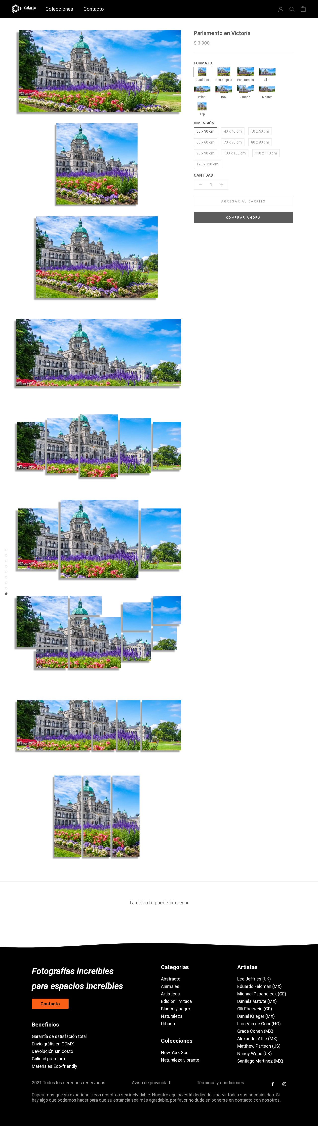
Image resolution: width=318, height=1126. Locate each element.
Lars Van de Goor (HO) (259, 1023)
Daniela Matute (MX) (257, 1001)
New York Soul (175, 1052)
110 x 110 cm (266, 153)
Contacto (93, 9)
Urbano (168, 1023)
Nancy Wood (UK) (254, 1053)
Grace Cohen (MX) (255, 1031)
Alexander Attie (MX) (257, 1038)
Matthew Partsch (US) (258, 1046)
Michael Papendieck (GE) (261, 993)
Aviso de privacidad (151, 1082)
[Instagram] (284, 1083)
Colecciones (59, 9)
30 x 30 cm (205, 131)
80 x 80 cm (260, 142)
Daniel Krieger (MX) (256, 1016)
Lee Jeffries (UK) (254, 978)
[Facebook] (273, 1083)
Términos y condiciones (220, 1082)
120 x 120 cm (207, 164)
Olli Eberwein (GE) (254, 1008)
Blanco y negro (175, 1008)
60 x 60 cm (205, 142)
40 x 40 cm (233, 131)
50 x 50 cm (260, 131)
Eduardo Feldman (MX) (259, 986)
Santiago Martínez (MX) (260, 1061)
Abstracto (170, 978)
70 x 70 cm (233, 142)
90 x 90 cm (205, 153)
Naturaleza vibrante (180, 1060)
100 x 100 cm (235, 153)
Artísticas (170, 993)
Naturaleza (171, 1016)
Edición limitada (176, 1001)
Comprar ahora (243, 217)
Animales (170, 986)
